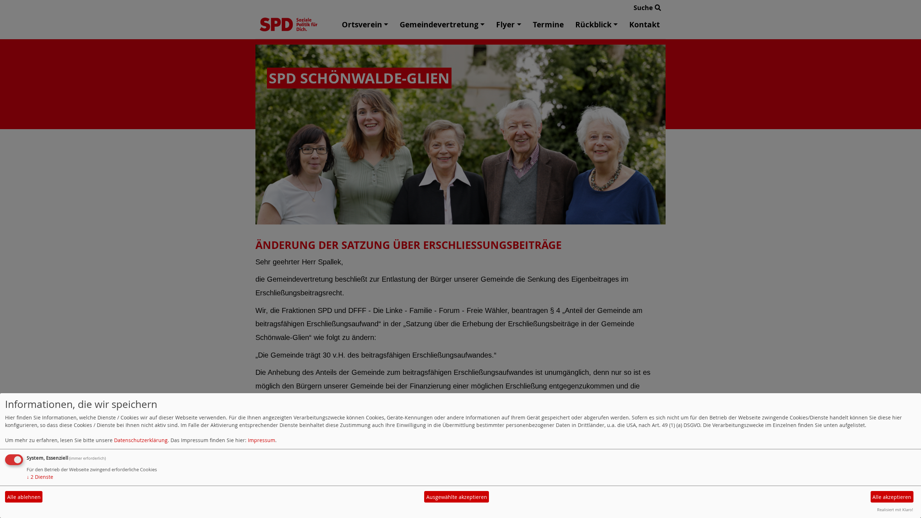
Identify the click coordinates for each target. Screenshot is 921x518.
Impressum (261, 440)
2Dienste (40, 476)
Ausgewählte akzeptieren (456, 497)
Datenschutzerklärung (141, 440)
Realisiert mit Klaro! (895, 509)
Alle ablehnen (24, 497)
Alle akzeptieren (891, 497)
